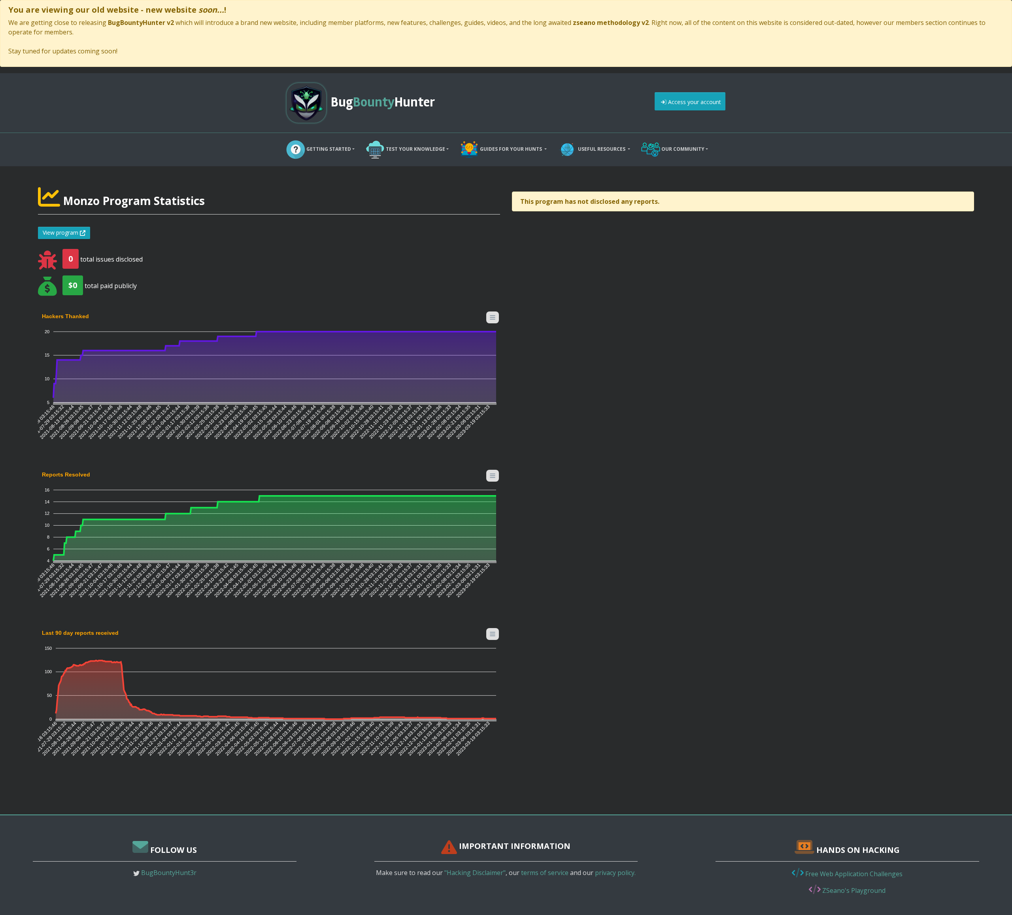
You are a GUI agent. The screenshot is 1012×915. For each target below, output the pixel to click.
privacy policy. (615, 872)
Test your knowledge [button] (415, 149)
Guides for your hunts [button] (511, 149)
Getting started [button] (328, 149)
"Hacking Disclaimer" (475, 872)
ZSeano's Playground (853, 890)
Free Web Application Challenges (853, 873)
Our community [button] (682, 149)
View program (61, 232)
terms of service (544, 872)
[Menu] (492, 317)
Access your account (693, 102)
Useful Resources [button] (602, 149)
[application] (269, 380)
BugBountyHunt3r (168, 872)
